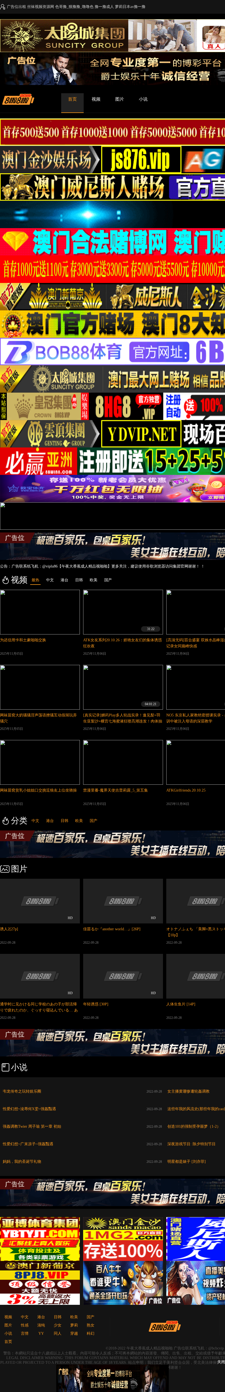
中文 (35, 821)
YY (41, 1333)
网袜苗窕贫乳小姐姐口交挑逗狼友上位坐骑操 (38, 790)
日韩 (64, 821)
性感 (25, 1325)
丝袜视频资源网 (40, 7)
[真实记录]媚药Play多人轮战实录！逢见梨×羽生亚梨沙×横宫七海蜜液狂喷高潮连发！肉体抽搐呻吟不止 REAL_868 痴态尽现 (122, 721)
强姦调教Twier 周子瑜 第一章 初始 (32, 1126)
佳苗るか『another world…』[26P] (111, 929)
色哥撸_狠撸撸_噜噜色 (74, 7)
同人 (57, 1333)
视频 (96, 99)
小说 (143, 99)
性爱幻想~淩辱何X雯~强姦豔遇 (29, 1109)
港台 (50, 821)
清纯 (41, 1325)
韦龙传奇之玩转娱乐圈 (22, 1091)
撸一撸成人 (104, 7)
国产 (93, 821)
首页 (72, 99)
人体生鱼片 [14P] (180, 1004)
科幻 (90, 1333)
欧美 (79, 821)
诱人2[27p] (9, 929)
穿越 (74, 1333)
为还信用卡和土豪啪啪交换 (23, 640)
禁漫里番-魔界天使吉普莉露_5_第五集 (115, 790)
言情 (25, 1333)
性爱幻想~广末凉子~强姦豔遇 (28, 1144)
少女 (57, 1325)
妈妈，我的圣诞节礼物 (22, 1161)
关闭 (221, 1362)
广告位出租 (16, 7)
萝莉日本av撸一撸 (130, 7)
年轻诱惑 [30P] (95, 1004)
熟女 (90, 1325)
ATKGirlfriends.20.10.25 (186, 790)
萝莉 (74, 1325)
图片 (119, 99)
